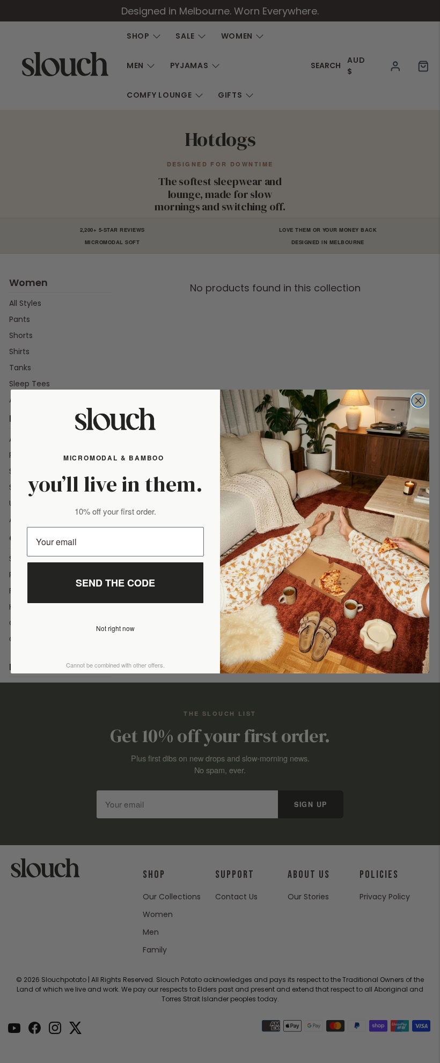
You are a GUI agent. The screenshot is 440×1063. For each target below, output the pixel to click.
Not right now (115, 628)
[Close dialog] (418, 400)
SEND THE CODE (115, 583)
